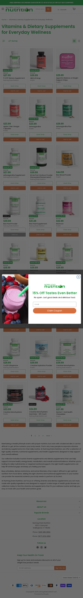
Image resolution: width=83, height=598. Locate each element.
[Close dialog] (78, 277)
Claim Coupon (54, 310)
